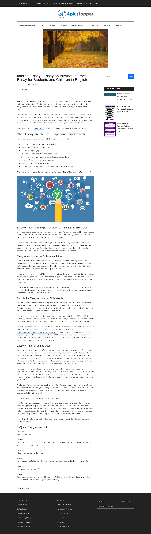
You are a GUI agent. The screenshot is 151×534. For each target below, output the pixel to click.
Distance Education (63, 526)
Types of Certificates (23, 526)
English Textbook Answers (25, 522)
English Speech (22, 505)
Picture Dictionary (22, 500)
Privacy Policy (125, 501)
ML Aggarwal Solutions (64, 509)
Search (131, 76)
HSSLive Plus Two (63, 518)
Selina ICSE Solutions (64, 505)
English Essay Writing (24, 518)
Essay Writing (24, 89)
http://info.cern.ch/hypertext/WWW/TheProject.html (37, 332)
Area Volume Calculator (105, 506)
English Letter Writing (23, 513)
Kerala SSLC (61, 522)
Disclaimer (101, 501)
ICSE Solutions (62, 500)
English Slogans (22, 509)
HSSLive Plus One (62, 513)
